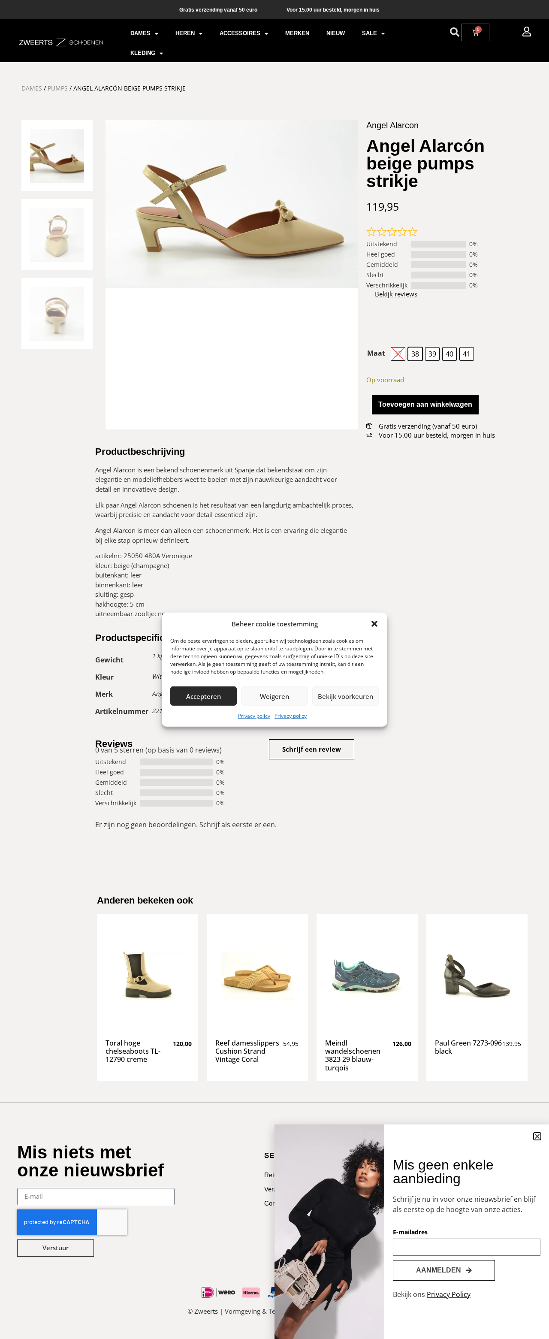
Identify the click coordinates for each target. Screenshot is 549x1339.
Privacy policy (254, 715)
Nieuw (335, 33)
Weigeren (274, 696)
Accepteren (203, 696)
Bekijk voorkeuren (345, 696)
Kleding (142, 53)
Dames (140, 33)
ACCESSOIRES (240, 33)
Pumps (58, 88)
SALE (369, 33)
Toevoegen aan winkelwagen (425, 404)
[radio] (398, 354)
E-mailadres (410, 1232)
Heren (185, 33)
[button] (374, 624)
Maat (376, 353)
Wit (156, 676)
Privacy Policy (449, 1294)
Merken (297, 33)
